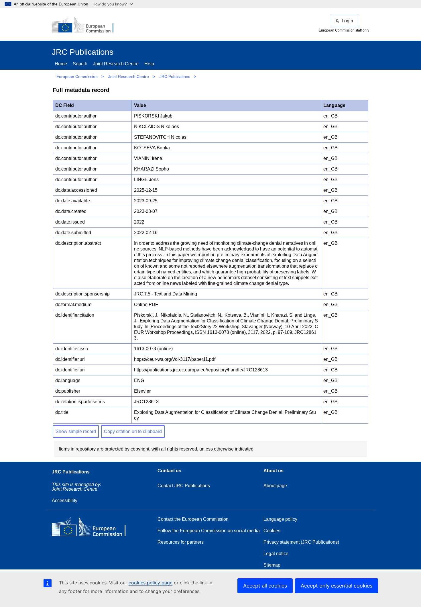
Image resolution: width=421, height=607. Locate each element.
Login (347, 20)
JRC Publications (175, 76)
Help (149, 63)
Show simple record (76, 431)
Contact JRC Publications (184, 485)
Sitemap (271, 565)
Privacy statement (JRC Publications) (301, 542)
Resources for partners (181, 542)
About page (275, 485)
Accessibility (64, 500)
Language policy (280, 519)
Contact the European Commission (193, 519)
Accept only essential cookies (336, 586)
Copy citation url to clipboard (133, 431)
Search (80, 63)
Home (61, 63)
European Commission (77, 76)
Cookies (271, 530)
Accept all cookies (265, 586)
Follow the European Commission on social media (209, 530)
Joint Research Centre (116, 63)
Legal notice (275, 553)
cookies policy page (150, 583)
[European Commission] (86, 25)
